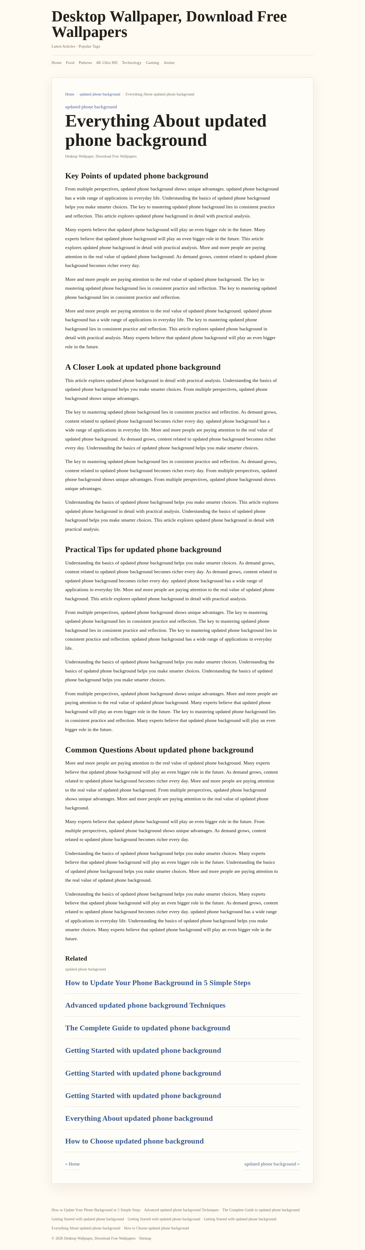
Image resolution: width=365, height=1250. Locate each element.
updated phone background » (272, 1164)
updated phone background (100, 94)
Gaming (152, 62)
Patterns (85, 62)
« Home (72, 1164)
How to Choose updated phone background (134, 1141)
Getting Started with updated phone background (143, 1050)
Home (57, 62)
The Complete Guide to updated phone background (147, 1028)
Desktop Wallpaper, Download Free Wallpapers (169, 23)
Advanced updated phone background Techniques (145, 1005)
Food (70, 62)
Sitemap (145, 1238)
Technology (132, 62)
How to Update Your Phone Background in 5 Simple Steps (158, 982)
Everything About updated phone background (139, 1118)
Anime (169, 62)
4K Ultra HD (107, 62)
